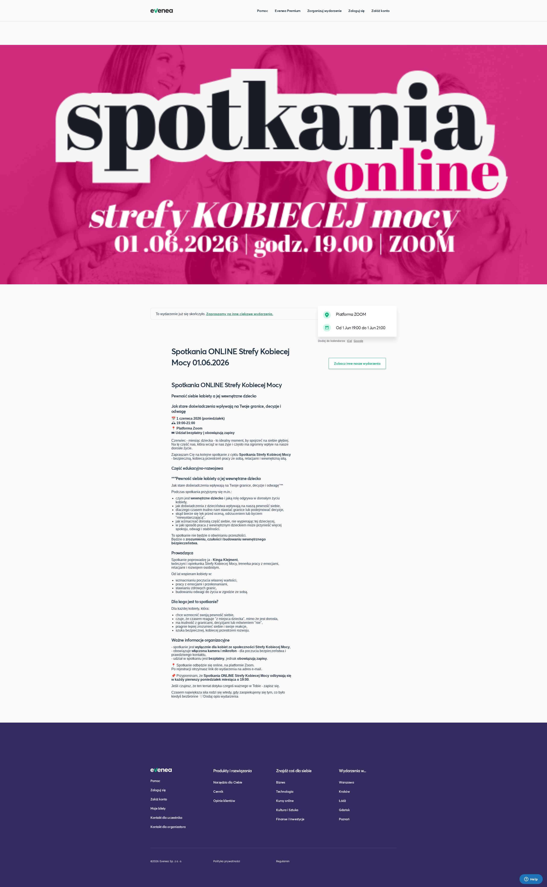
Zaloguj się (356, 10)
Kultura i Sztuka (287, 810)
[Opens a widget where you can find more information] (531, 879)
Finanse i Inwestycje (290, 819)
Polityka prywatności (226, 861)
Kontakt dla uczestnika (166, 817)
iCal (349, 340)
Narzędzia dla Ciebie (227, 782)
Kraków (344, 791)
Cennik (218, 791)
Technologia (284, 791)
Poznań (344, 819)
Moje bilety (158, 808)
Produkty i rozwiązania (232, 770)
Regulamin (282, 861)
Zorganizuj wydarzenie (324, 10)
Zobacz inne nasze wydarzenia (357, 363)
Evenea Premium (287, 10)
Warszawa (346, 782)
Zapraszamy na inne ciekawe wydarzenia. (239, 313)
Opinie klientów (224, 800)
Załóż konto (380, 10)
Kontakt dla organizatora (168, 827)
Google (358, 340)
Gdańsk (344, 810)
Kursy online (284, 800)
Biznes (280, 782)
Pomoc (262, 10)
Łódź (342, 800)
